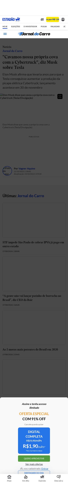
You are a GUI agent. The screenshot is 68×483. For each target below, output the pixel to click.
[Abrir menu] (5, 33)
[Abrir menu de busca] (62, 33)
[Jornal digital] (42, 19)
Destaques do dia (34, 473)
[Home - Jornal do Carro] (34, 33)
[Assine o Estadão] (52, 19)
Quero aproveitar (34, 458)
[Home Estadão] (11, 19)
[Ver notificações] (62, 19)
